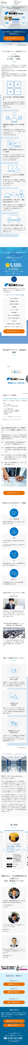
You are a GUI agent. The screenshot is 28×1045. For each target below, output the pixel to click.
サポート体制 (17, 2)
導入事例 (16, 3)
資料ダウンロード (15, 984)
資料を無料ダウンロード (14, 38)
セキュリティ (4, 3)
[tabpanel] (14, 849)
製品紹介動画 (4, 2)
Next (24, 850)
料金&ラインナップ (18, 1)
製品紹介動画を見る (15, 992)
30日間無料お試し (15, 1002)
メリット (3, 1)
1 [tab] (13, 871)
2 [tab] (14, 871)
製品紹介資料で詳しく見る (15, 1021)
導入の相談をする (15, 1025)
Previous (4, 850)
